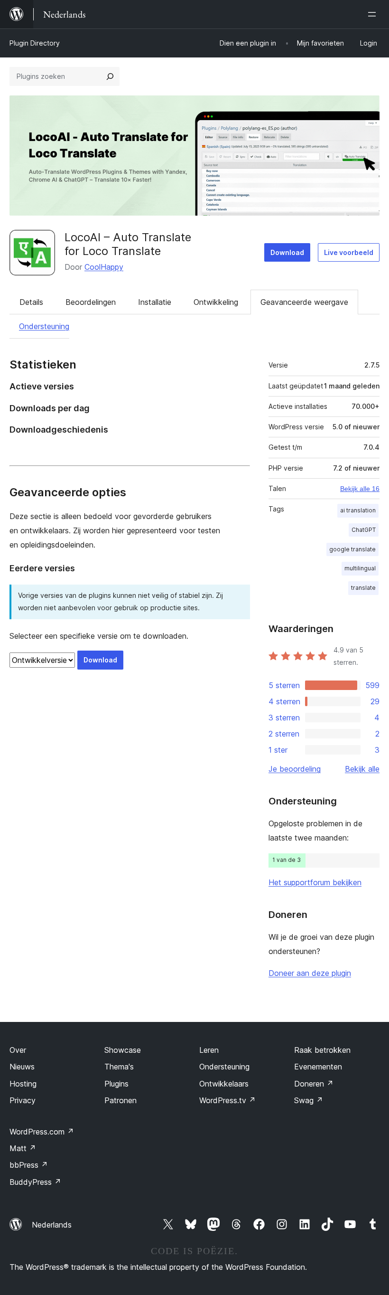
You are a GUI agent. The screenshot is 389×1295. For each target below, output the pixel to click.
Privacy (22, 1100)
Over (17, 1050)
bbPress (28, 1165)
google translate (352, 549)
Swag (308, 1100)
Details (31, 302)
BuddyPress (35, 1182)
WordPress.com (41, 1131)
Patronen (120, 1100)
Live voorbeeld (348, 252)
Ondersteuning (44, 326)
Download (287, 252)
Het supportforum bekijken (315, 882)
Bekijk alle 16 (360, 488)
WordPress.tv (227, 1100)
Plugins (116, 1083)
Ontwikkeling (216, 302)
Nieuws (22, 1066)
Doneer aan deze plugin (310, 973)
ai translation (358, 510)
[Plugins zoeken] (110, 76)
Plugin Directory (34, 43)
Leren (209, 1050)
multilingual (360, 568)
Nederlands (52, 1224)
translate (363, 587)
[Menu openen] (374, 14)
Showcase (122, 1050)
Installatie (154, 302)
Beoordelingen (90, 302)
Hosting (23, 1083)
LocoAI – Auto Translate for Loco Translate (128, 244)
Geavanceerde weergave (304, 302)
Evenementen (318, 1066)
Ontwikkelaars (224, 1083)
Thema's (119, 1066)
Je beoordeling (295, 769)
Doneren (313, 1083)
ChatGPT (364, 529)
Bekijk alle (362, 769)
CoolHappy (103, 267)
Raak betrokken (322, 1050)
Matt (22, 1148)
